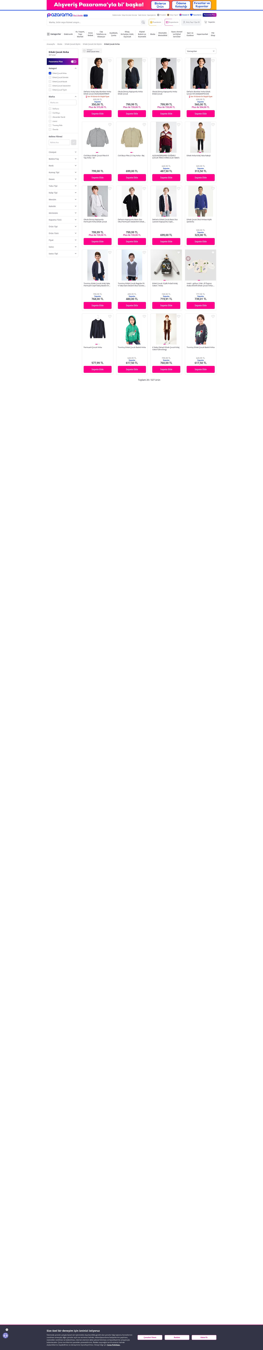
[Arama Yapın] (143, 22)
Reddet (177, 1337)
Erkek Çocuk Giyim (72, 44)
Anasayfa (51, 44)
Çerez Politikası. (113, 1345)
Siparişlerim (151, 15)
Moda (59, 44)
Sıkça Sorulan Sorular (129, 15)
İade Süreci (142, 15)
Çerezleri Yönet (150, 1337)
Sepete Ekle (98, 113)
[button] (60, 15)
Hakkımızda (116, 15)
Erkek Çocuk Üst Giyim (92, 44)
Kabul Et (204, 1337)
